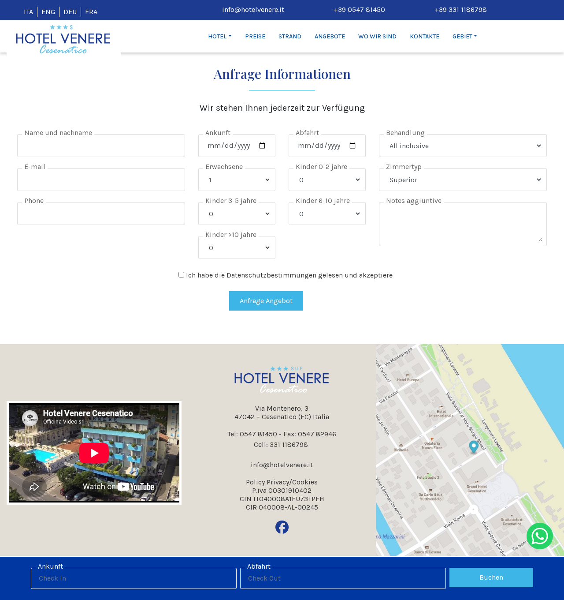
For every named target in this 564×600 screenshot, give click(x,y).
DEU (70, 12)
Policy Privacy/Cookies (282, 482)
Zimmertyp (404, 166)
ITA (28, 12)
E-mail (34, 166)
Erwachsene (224, 166)
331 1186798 (289, 444)
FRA (91, 12)
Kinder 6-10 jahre (323, 200)
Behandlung (405, 132)
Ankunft (217, 132)
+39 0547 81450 (359, 9)
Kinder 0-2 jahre (321, 166)
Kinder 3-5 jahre (230, 200)
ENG (48, 12)
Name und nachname (58, 132)
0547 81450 (258, 434)
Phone (34, 200)
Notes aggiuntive (414, 200)
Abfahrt (307, 132)
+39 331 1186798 (460, 9)
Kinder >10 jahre (230, 234)
